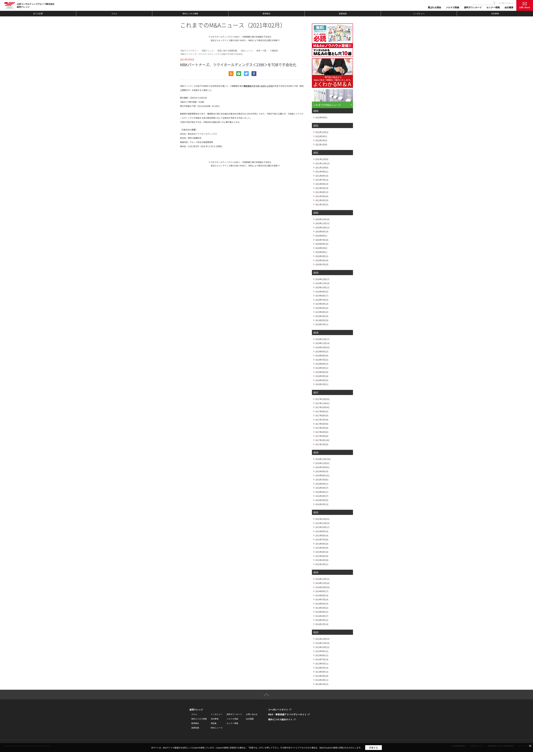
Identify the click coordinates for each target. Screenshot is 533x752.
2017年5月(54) (321, 427)
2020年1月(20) (321, 264)
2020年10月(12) (322, 227)
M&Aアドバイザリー (189, 50)
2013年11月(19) (322, 643)
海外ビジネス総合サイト (280, 719)
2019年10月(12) (322, 287)
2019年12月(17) (322, 279)
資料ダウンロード (234, 714)
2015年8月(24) (321, 535)
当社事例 (495, 13)
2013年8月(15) (321, 655)
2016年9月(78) (321, 471)
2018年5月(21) (321, 367)
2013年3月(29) (321, 675)
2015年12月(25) (322, 519)
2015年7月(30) (321, 539)
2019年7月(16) (321, 299)
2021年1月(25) (321, 204)
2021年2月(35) (321, 200)
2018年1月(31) (321, 384)
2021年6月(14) (321, 183)
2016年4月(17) (321, 491)
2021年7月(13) (321, 179)
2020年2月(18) (321, 260)
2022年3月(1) (321, 136)
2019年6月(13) (321, 303)
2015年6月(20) (321, 543)
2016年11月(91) (322, 463)
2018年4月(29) (321, 372)
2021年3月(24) (321, 196)
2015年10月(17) (322, 527)
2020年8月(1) (321, 235)
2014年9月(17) (321, 591)
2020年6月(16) (321, 243)
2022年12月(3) (321, 132)
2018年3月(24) (321, 376)
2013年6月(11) (321, 663)
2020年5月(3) (321, 248)
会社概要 (250, 719)
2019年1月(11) (321, 324)
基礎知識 (343, 13)
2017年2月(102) (322, 440)
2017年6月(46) (321, 423)
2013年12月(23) (322, 638)
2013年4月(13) (321, 671)
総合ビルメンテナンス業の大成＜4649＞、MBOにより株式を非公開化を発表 (244, 40)
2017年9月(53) (321, 411)
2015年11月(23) (322, 523)
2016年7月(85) (321, 479)
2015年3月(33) (321, 556)
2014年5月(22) (321, 607)
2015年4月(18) (321, 551)
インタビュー (419, 13)
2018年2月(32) (321, 380)
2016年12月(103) (323, 459)
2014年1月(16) (321, 624)
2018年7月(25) (321, 359)
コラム (114, 13)
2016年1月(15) (321, 504)
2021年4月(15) (321, 192)
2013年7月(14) (321, 659)
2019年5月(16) (321, 307)
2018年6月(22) (321, 363)
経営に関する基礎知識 (227, 50)
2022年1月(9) (321, 144)
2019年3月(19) (321, 316)
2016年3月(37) (321, 495)
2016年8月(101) (322, 475)
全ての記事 (38, 13)
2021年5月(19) (321, 188)
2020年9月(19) (321, 231)
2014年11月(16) (322, 583)
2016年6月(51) (321, 483)
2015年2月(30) (321, 560)
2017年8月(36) (321, 415)
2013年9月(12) (321, 651)
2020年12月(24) (322, 219)
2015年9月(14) (321, 531)
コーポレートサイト (505, 3)
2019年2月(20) (321, 320)
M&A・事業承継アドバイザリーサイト (287, 714)
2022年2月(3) (321, 140)
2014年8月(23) (321, 595)
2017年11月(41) (322, 403)
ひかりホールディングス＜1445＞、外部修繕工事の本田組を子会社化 (241, 36)
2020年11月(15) (322, 223)
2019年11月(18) (322, 283)
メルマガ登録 (232, 719)
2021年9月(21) (321, 171)
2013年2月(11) (321, 679)
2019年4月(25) (321, 312)
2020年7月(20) (321, 239)
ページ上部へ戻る (266, 696)
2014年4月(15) (321, 611)
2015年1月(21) (321, 564)
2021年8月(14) (321, 175)
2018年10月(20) (322, 347)
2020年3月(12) (321, 256)
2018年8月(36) (321, 355)
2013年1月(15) (321, 684)
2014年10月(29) (322, 587)
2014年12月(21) (322, 578)
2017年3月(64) (321, 436)
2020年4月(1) (321, 252)
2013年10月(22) (322, 647)
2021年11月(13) (322, 163)
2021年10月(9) (321, 167)
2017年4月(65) (321, 432)
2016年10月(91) (322, 467)
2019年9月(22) (321, 291)
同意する (373, 747)
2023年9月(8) (321, 117)
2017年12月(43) (322, 399)
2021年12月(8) (321, 159)
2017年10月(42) (322, 407)
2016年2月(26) (321, 500)
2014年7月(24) (321, 599)
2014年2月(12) (321, 620)
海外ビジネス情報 (190, 13)
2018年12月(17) (322, 339)
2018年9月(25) (321, 351)
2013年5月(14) (321, 667)
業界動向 (266, 13)
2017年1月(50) (321, 444)
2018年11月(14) (322, 343)
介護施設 (274, 50)
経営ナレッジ (208, 50)
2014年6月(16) (321, 603)
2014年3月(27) (321, 616)
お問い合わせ (524, 7)
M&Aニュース (246, 50)
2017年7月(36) (321, 419)
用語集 (214, 723)
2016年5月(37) (321, 487)
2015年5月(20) (321, 547)
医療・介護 (261, 50)
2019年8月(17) (321, 295)
